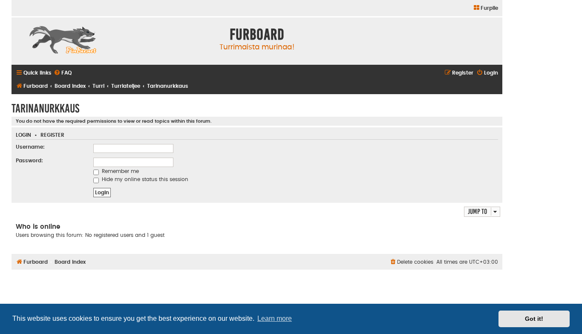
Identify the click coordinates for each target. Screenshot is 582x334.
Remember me (119, 171)
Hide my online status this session (144, 179)
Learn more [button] (274, 318)
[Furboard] (63, 41)
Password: (29, 160)
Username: (30, 147)
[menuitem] (485, 8)
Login (23, 135)
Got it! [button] (534, 318)
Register (52, 135)
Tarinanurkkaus (45, 108)
